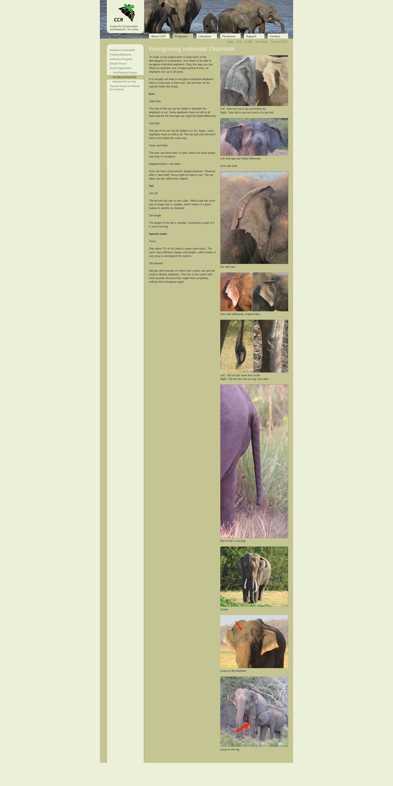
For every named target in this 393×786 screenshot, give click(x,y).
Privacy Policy (279, 41)
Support (251, 36)
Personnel (228, 36)
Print (239, 41)
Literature (205, 36)
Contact (275, 36)
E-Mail (249, 41)
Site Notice (261, 41)
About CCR (158, 36)
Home (230, 41)
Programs (181, 36)
